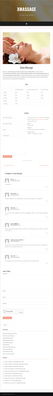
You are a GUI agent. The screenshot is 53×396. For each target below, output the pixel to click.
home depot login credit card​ (11, 371)
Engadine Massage (21, 382)
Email (4, 297)
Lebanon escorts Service (9, 382)
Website (5, 303)
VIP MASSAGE (6, 344)
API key (37, 117)
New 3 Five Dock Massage (9, 335)
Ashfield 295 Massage (8, 338)
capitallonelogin (8, 366)
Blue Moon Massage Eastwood (10, 333)
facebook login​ (7, 375)
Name (4, 290)
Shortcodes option (41, 119)
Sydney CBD (29, 160)
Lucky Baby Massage (9, 165)
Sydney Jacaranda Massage (9, 347)
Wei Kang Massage (44, 165)
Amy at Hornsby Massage (8, 353)
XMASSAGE (26, 9)
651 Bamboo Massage (8, 342)
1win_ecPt (12, 255)
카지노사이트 (13, 193)
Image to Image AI (8, 364)
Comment (5, 273)
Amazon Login (7, 373)
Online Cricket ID (8, 361)
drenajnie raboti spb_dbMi (16, 239)
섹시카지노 (12, 207)
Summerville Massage (8, 351)
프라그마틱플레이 (14, 223)
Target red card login (9, 368)
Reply (47, 186)
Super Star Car (7, 380)
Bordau (12, 179)
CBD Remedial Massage (8, 340)
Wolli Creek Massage (7, 349)
